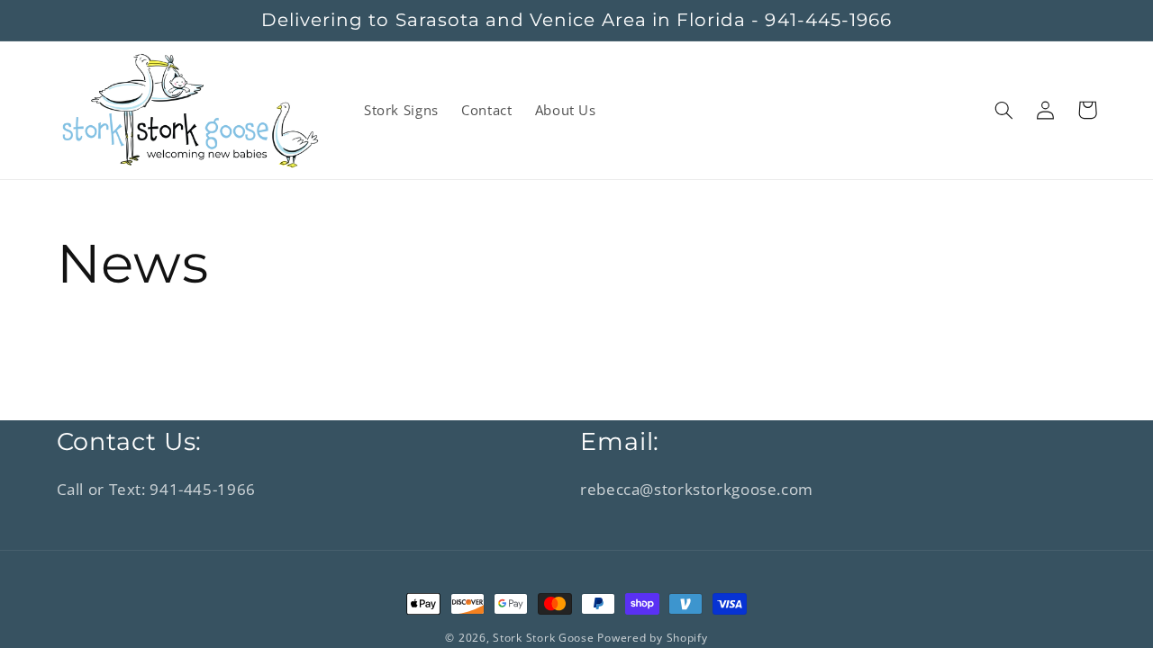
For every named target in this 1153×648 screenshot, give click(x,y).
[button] (1004, 109)
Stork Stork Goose (544, 637)
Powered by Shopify (652, 637)
